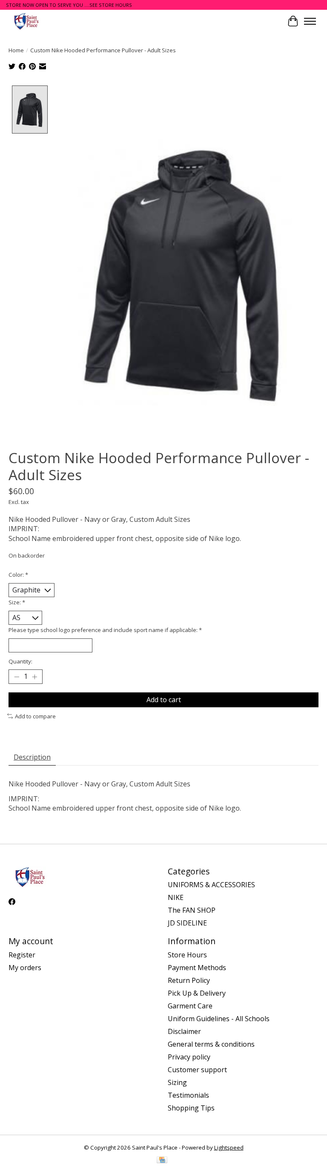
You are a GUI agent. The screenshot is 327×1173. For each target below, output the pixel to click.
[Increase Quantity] (34, 676)
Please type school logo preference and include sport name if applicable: (105, 630)
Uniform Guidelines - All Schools (219, 1018)
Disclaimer (184, 1031)
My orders (25, 967)
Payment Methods (197, 967)
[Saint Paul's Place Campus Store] (26, 21)
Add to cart (163, 699)
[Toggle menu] (309, 21)
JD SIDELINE (187, 923)
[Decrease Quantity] (16, 676)
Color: (18, 574)
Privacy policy (189, 1057)
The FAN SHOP (191, 910)
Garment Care (190, 1006)
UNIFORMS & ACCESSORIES (211, 884)
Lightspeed (229, 1147)
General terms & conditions (211, 1044)
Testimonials (188, 1095)
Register (22, 954)
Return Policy (189, 980)
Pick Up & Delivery (197, 993)
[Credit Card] (162, 1160)
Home (16, 50)
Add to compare (35, 716)
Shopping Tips (191, 1108)
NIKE (176, 897)
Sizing (177, 1082)
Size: (17, 602)
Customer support (197, 1069)
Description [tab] (32, 757)
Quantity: (20, 661)
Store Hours (187, 954)
